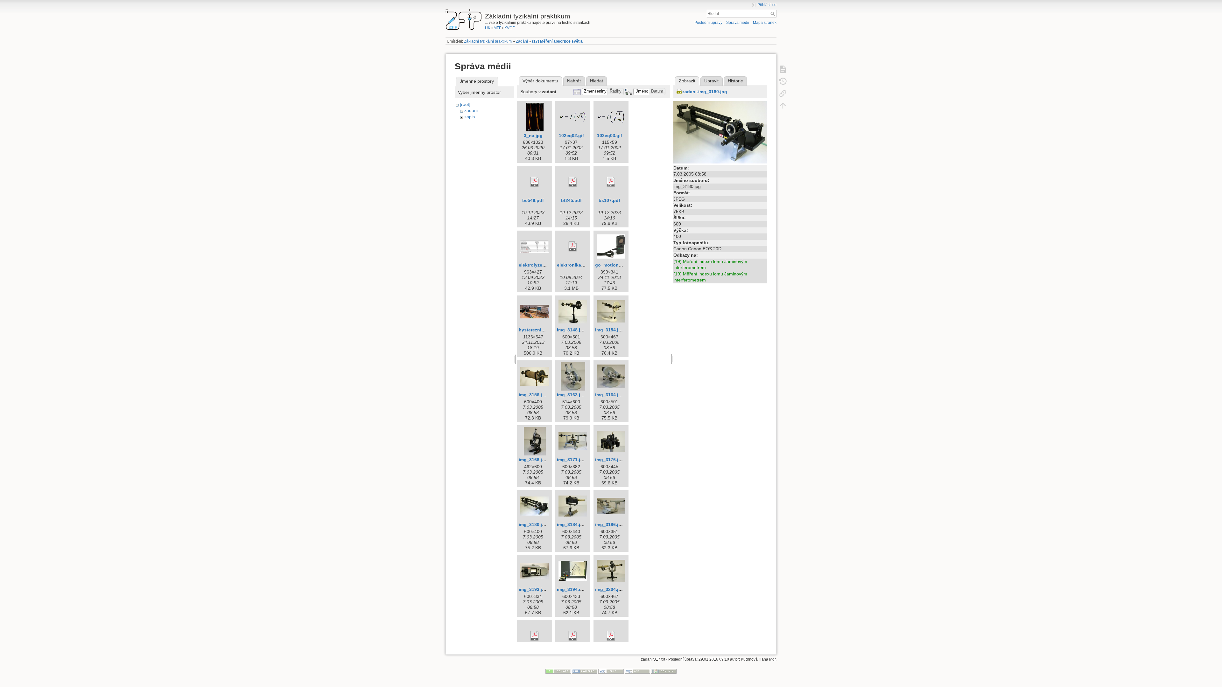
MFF (497, 28)
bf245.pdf (571, 200)
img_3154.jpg (609, 329)
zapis (469, 116)
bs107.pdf (609, 200)
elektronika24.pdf (576, 264)
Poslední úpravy (708, 22)
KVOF (509, 28)
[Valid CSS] (637, 671)
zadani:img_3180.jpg (704, 91)
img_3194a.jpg (572, 589)
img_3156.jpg (533, 394)
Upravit (711, 80)
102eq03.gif (609, 135)
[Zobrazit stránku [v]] (783, 69)
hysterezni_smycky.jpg (543, 329)
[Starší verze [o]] (783, 81)
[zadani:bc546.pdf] (535, 182)
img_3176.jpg (609, 459)
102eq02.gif (571, 135)
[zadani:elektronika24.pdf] (573, 246)
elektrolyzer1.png (537, 264)
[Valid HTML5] (611, 671)
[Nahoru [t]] (783, 105)
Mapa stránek (764, 22)
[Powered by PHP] (584, 671)
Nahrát (574, 80)
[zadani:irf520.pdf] (535, 635)
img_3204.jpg (609, 589)
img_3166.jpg (533, 459)
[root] (465, 104)
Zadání (522, 41)
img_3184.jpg (571, 524)
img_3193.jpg (533, 589)
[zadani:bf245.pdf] (573, 182)
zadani (471, 110)
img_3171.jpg (571, 459)
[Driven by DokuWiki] (664, 671)
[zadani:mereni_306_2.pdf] (611, 635)
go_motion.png (612, 264)
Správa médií (737, 22)
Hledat (773, 13)
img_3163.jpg (571, 394)
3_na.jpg (533, 135)
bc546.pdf (533, 200)
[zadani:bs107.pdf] (611, 182)
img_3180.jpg (533, 524)
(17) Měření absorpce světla (557, 41)
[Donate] (558, 671)
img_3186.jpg (609, 524)
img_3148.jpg (571, 329)
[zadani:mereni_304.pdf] (573, 635)
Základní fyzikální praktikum (488, 41)
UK (487, 28)
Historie (735, 80)
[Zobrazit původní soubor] (720, 131)
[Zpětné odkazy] (783, 93)
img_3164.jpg (609, 394)
